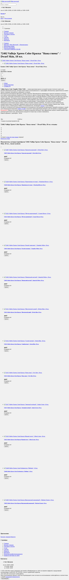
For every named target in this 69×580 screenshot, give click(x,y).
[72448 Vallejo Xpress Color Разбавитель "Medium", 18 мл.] (21, 468)
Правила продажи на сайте (12, 555)
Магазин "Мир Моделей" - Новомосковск (16, 44)
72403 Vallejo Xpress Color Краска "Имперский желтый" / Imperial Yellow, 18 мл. (24, 280)
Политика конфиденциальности (13, 554)
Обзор (6, 83)
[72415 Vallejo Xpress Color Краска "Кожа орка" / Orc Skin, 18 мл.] (23, 372)
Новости (6, 39)
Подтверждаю (4, 578)
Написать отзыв (5, 138)
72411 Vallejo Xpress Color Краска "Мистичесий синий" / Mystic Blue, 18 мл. (22, 312)
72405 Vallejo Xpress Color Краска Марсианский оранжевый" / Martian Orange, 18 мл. (25, 503)
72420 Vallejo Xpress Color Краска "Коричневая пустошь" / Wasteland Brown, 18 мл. (25, 185)
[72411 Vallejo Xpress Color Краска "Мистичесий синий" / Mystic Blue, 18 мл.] (26, 309)
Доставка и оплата (9, 34)
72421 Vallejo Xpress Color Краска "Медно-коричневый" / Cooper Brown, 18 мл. (23, 216)
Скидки (6, 37)
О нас (5, 36)
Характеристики (9, 84)
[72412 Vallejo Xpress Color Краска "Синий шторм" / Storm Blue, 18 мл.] (24, 341)
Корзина (3, 13)
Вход (2, 18)
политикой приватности (13, 576)
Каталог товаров (9, 33)
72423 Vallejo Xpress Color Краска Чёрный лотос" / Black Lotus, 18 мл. (21, 439)
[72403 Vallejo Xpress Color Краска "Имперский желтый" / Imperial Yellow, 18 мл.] (27, 277)
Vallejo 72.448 (21, 108)
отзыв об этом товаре (12, 137)
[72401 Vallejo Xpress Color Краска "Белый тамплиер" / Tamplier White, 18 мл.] (26, 245)
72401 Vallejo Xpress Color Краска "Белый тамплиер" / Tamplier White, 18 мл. (23, 248)
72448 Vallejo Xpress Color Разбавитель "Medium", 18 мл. (18, 471)
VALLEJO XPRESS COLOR (12, 49)
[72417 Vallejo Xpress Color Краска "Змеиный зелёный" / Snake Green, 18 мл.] (26, 404)
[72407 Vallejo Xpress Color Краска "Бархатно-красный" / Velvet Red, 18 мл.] (26, 150)
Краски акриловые (9, 47)
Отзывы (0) (7, 86)
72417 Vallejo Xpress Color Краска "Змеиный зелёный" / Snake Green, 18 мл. (23, 407)
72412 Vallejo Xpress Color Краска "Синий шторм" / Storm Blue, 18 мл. (21, 344)
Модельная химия (9, 46)
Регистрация (8, 18)
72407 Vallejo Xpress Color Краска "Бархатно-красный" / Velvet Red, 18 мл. (22, 153)
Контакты (7, 40)
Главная (6, 31)
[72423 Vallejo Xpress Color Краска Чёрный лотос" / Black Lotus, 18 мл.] (24, 436)
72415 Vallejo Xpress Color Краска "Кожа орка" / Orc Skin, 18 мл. (20, 376)
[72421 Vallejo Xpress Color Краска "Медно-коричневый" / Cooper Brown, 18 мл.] (27, 213)
